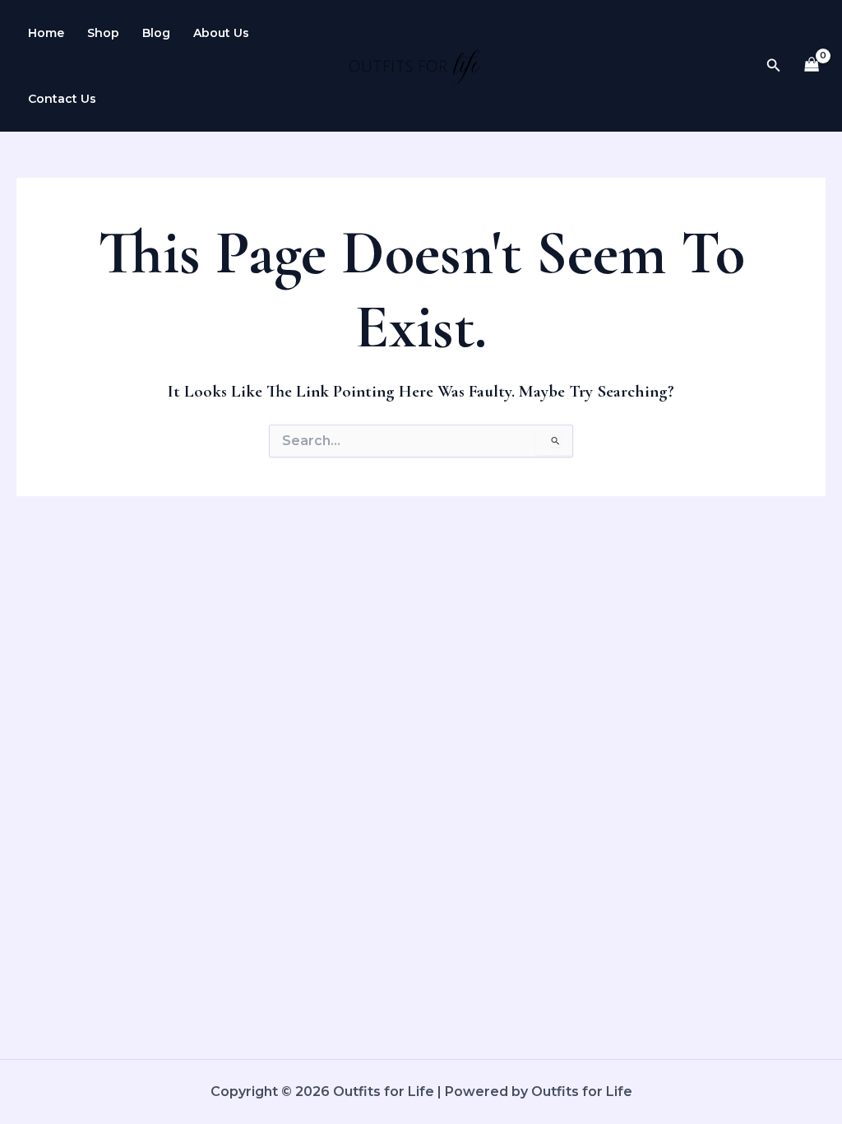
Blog (156, 33)
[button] (773, 66)
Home (46, 33)
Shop (103, 33)
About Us (221, 33)
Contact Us (62, 98)
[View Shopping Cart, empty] (812, 66)
